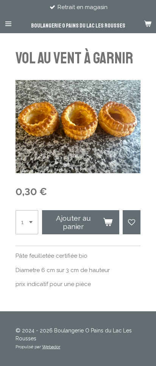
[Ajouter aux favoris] (131, 222)
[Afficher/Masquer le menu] (8, 23)
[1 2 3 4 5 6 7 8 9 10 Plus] (27, 222)
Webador (51, 346)
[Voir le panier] (147, 23)
